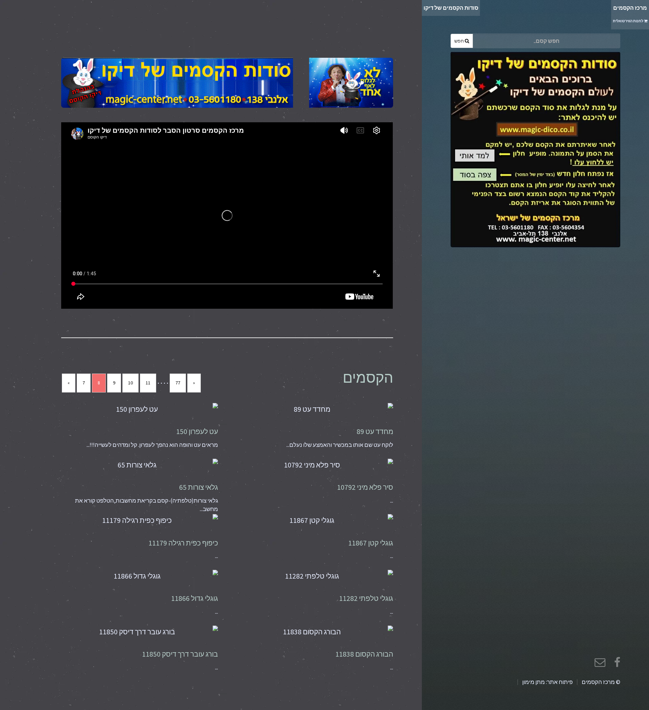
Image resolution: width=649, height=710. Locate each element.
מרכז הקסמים (630, 13)
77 (177, 383)
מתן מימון (533, 682)
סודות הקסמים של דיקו (451, 7)
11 (148, 383)
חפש (459, 41)
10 (130, 383)
